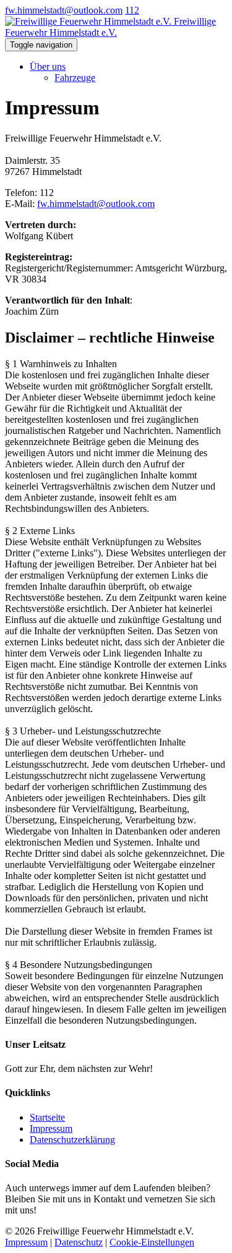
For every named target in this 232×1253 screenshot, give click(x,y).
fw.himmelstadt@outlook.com (63, 10)
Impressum (51, 1128)
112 (132, 10)
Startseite (47, 1117)
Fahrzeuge (74, 77)
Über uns (48, 66)
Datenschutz (78, 1242)
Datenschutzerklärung (72, 1139)
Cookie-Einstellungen (152, 1242)
